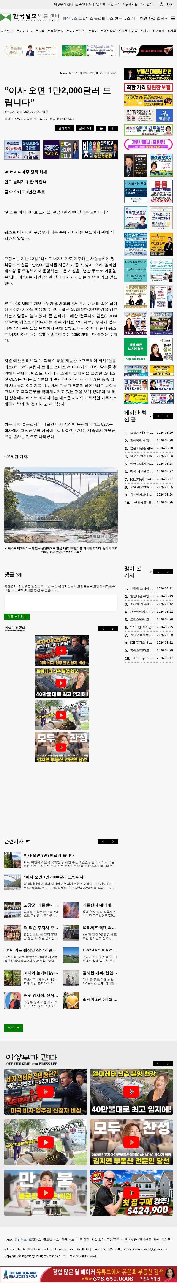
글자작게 (64, 128)
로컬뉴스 (85, 18)
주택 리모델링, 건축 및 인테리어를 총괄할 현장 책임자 (142, 487)
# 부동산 (158, 30)
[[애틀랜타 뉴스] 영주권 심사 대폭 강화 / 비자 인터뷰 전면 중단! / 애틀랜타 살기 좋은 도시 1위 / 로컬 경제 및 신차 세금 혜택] (61, 651)
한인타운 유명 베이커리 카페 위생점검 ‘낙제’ (142, 596)
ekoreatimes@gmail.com (150, 1249)
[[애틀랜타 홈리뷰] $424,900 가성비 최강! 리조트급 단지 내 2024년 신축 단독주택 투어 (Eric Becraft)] (131, 1193)
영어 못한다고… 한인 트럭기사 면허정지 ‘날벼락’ (142, 650)
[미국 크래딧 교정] (100, 150)
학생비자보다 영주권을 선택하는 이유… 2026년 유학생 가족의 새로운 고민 (142, 494)
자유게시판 (130, 4)
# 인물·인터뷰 (128, 30)
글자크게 (85, 128)
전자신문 (145, 1239)
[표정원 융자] (61, 150)
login (170, 4)
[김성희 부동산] (31, 50)
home (63, 73)
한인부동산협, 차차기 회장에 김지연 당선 (142, 635)
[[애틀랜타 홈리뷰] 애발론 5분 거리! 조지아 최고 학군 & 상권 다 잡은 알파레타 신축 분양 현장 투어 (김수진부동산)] (61, 683)
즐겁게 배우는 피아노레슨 (142, 432)
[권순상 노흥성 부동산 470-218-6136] (22, 150)
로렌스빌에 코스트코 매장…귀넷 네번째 (142, 619)
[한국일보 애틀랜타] (30, 18)
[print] (101, 128)
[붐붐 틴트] (161, 191)
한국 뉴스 (122, 18)
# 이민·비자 (25, 30)
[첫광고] (88, 50)
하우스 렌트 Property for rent (142, 456)
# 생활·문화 (56, 30)
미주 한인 (139, 18)
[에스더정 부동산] (161, 296)
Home (8, 1239)
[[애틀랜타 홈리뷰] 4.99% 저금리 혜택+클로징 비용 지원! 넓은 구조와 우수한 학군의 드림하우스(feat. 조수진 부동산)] (45, 1193)
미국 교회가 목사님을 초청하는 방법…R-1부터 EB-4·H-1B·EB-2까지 (142, 463)
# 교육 (40, 30)
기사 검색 (146, 4)
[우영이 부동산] (148, 105)
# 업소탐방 (108, 30)
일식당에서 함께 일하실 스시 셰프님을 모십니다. (142, 440)
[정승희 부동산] (161, 323)
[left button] (103, 628)
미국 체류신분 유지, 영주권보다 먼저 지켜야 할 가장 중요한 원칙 (142, 471)
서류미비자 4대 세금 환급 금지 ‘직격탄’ (142, 611)
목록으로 (14, 1028)
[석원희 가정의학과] (136, 370)
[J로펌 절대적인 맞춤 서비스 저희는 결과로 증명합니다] (135, 296)
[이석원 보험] (148, 90)
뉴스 (71, 73)
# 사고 (145, 30)
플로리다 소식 (84, 4)
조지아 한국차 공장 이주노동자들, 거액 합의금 (142, 604)
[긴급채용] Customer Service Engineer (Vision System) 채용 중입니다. (142, 479)
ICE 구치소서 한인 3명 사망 (142, 642)
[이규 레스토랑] (146, 50)
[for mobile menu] (173, 18)
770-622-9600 (112, 1249)
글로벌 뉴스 (104, 18)
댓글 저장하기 (17, 616)
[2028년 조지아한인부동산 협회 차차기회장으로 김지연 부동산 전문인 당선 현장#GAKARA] (61, 747)
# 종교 (93, 30)
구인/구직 (113, 4)
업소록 (100, 4)
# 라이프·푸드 (76, 30)
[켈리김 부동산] (161, 165)
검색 (156, 1239)
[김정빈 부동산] (161, 384)
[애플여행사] (161, 370)
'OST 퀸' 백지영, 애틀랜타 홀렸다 (142, 627)
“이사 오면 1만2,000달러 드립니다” (96, 73)
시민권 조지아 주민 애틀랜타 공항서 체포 (142, 588)
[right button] (113, 628)
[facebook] (113, 128)
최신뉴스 (70, 18)
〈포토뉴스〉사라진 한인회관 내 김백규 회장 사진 (143, 658)
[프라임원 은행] (135, 191)
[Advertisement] (61, 797)
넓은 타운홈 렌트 (141, 448)
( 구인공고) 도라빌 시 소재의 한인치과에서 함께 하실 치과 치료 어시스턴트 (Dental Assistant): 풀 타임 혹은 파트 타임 (143, 502)
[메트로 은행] (161, 218)
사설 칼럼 (156, 18)
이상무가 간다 (63, 4)
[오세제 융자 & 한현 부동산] (148, 79)
